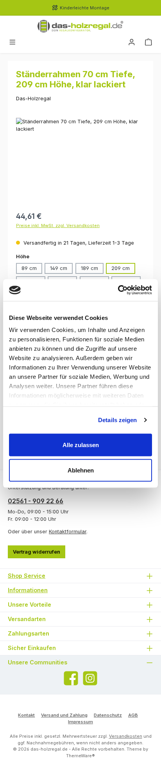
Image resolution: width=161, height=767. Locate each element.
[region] (80, 162)
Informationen (28, 590)
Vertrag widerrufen (36, 552)
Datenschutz (108, 715)
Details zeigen (117, 420)
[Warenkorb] (148, 42)
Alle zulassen (81, 444)
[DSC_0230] (80, 162)
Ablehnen (81, 470)
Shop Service (26, 575)
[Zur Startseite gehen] (80, 26)
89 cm (29, 268)
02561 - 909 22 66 (35, 501)
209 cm (120, 268)
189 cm (89, 268)
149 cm (58, 268)
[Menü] (12, 42)
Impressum (80, 721)
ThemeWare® (80, 755)
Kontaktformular (67, 531)
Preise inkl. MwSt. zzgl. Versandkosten (58, 225)
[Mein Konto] (131, 42)
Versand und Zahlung (64, 715)
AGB (133, 715)
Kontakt (26, 715)
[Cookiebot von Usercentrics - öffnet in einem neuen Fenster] (118, 290)
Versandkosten (125, 736)
